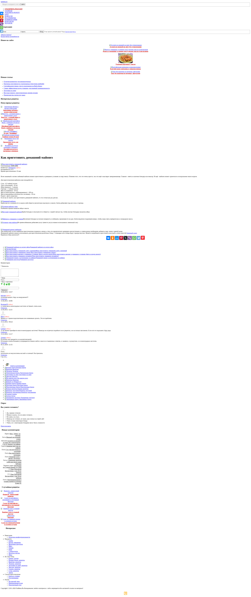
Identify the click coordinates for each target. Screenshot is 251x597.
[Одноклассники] (113, 238)
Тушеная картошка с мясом (126, 64)
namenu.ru (4, 1)
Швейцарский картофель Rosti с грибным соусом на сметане (10, 128)
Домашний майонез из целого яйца (42, 247)
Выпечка (15, 369)
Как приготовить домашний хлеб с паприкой (52, 251)
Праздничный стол (15, 585)
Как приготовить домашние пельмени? (46, 256)
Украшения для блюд (27, 397)
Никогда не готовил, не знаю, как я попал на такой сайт (25, 419)
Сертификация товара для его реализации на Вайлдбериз (23, 86)
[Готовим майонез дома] (9, 206)
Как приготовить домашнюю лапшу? (43, 252)
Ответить (4, 299)
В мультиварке (13, 578)
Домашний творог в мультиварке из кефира (50, 258)
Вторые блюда (21, 367)
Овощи (11, 548)
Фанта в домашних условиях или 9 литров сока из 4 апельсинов (125, 51)
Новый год (17, 382)
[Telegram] (138, 238)
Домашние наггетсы (27, 259)
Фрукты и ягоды (14, 553)
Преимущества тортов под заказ (14, 95)
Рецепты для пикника (28, 392)
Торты (11, 572)
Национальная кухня (16, 583)
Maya (2, 316)
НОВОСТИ (9, 16)
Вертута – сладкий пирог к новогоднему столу (10, 118)
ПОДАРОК (8, 23)
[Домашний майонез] (8, 201)
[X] (125, 238)
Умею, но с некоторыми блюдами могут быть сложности (26, 423)
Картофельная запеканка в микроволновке (125, 69)
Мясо (10, 546)
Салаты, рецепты (14, 569)
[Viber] (130, 238)
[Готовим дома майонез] (9, 222)
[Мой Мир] (117, 238)
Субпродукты (13, 551)
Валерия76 (4, 304)
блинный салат (132, 233)
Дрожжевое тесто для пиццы (10, 143)
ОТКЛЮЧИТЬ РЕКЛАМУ (14, 9)
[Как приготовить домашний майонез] (14, 164)
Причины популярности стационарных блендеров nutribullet (24, 84)
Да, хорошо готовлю (13, 413)
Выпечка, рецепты (15, 562)
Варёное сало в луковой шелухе (10, 513)
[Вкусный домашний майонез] (11, 212)
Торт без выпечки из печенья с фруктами (125, 73)
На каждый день (14, 581)
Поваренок (12, 167)
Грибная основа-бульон (10, 137)
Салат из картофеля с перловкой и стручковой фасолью (10, 505)
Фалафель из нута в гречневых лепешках (10, 150)
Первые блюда (21, 383)
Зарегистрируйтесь (70, 31)
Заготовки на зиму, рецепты (18, 565)
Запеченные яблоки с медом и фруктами (10, 111)
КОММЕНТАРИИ (11, 19)
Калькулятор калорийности (10, 36)
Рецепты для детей (25, 390)
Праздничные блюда (27, 387)
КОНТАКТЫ (9, 21)
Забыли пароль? (6, 35)
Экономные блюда (25, 399)
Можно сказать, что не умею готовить (19, 415)
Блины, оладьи (14, 558)
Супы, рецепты (14, 571)
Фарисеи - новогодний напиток (10, 495)
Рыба (10, 549)
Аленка (3, 337)
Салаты (14, 394)
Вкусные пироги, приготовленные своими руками (21, 93)
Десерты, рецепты (15, 564)
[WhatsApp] (134, 238)
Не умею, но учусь (13, 417)
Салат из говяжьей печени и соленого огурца (10, 523)
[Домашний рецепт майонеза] (11, 229)
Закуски (14, 376)
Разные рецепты (22, 389)
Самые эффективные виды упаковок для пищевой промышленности (27, 88)
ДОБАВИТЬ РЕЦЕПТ (12, 12)
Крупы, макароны (15, 542)
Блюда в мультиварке (17, 366)
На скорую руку (22, 378)
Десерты (15, 371)
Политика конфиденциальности (19, 537)
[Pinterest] (121, 238)
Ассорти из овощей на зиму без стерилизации (125, 47)
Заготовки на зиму (10, 90)
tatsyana (3, 295)
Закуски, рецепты (14, 567)
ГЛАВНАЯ (8, 11)
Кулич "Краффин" (10, 133)
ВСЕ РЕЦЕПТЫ (10, 18)
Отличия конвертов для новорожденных (17, 81)
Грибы (11, 541)
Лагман (13, 249)
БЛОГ (7, 14)
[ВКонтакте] (108, 238)
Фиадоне (11, 517)
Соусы (13, 396)
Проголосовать (6, 426)
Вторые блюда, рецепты (17, 560)
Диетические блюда (26, 373)
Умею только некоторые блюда (17, 421)
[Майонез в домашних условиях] (12, 219)
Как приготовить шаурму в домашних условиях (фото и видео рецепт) (77, 254)
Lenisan (3, 329)
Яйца (10, 555)
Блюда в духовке (14, 576)
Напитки (15, 380)
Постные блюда (22, 385)
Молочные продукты (16, 544)
